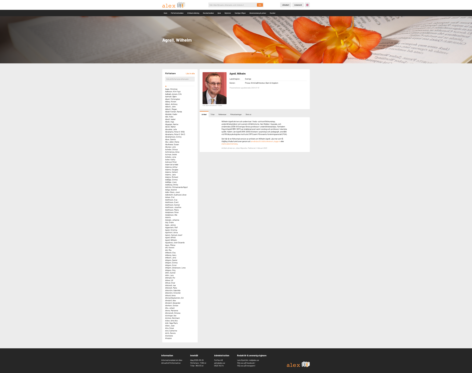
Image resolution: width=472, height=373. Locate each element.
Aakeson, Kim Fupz (173, 91)
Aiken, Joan (170, 326)
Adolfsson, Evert (172, 202)
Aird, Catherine (171, 331)
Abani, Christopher (172, 99)
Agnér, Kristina (171, 230)
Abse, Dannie (170, 139)
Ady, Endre (169, 222)
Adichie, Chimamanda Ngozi (176, 187)
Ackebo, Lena (170, 157)
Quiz (219, 13)
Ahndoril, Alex (170, 300)
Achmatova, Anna (172, 152)
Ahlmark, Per (170, 278)
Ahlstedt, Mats (171, 288)
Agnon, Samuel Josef (173, 235)
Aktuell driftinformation (171, 363)
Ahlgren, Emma (171, 263)
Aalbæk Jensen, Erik (173, 94)
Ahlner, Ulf (169, 280)
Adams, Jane (170, 174)
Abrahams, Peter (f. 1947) (175, 134)
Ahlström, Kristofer (173, 293)
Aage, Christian (171, 89)
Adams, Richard (171, 177)
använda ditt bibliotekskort (262, 141)
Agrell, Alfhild (170, 237)
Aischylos (169, 336)
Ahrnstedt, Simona (172, 313)
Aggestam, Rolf (171, 227)
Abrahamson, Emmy (173, 137)
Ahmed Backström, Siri (174, 298)
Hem (165, 13)
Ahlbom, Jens (170, 257)
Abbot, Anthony (171, 104)
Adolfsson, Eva (171, 200)
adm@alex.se (219, 363)
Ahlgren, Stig (170, 270)
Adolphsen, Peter (172, 212)
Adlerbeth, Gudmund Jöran (175, 195)
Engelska (307, 5)
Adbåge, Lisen (171, 182)
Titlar (213, 114)
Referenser (222, 114)
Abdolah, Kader (171, 114)
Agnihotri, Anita (171, 232)
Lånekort (285, 5)
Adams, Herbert (171, 172)
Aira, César (169, 328)
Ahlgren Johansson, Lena (175, 268)
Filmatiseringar (236, 114)
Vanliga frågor (240, 13)
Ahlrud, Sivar (170, 283)
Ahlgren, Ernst (171, 265)
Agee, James (170, 225)
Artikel (204, 114)
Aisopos (168, 338)
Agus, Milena (170, 245)
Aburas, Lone (170, 147)
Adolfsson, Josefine (173, 207)
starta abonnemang (229, 144)
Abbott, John (170, 106)
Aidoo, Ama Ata (171, 320)
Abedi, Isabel (170, 119)
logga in (277, 141)
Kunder (272, 13)
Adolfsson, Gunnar (172, 205)
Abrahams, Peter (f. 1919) (174, 132)
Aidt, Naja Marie (171, 323)
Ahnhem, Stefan (171, 305)
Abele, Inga (169, 122)
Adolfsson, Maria (172, 210)
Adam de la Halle (171, 164)
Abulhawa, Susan (172, 144)
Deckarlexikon (208, 13)
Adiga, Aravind (171, 190)
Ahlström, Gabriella (172, 290)
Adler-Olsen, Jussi (172, 192)
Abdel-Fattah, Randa (173, 112)
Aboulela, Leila (171, 129)
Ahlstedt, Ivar (170, 285)
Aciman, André (171, 154)
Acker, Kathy (170, 159)
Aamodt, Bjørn (171, 96)
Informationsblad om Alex (171, 360)
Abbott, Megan (171, 109)
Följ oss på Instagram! (246, 365)
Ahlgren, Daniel (171, 260)
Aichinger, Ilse (170, 315)
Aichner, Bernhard (172, 318)
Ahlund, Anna (170, 295)
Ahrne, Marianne (171, 310)
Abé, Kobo (169, 117)
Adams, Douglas (171, 169)
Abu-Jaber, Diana (172, 142)
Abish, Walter (170, 127)
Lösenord (298, 5)
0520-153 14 (219, 365)
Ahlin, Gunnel (170, 273)
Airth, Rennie (170, 333)
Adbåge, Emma (171, 180)
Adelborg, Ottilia (171, 185)
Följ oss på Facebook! (246, 363)
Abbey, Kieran (170, 101)
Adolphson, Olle (171, 215)
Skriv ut (248, 114)
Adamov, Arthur (171, 167)
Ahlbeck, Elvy (170, 252)
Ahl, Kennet (169, 247)
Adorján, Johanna (172, 220)
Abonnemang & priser (257, 13)
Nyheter (228, 13)
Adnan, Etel (169, 197)
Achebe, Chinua (171, 149)
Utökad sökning (193, 13)
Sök (259, 5)
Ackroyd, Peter (171, 162)
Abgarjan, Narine (171, 124)
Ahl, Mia (168, 250)
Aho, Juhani (170, 308)
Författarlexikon (177, 13)
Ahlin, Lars (169, 275)
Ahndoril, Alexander (172, 303)
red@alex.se (254, 360)
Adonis (168, 217)
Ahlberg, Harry (170, 255)
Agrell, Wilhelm (171, 240)
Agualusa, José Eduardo (175, 242)
